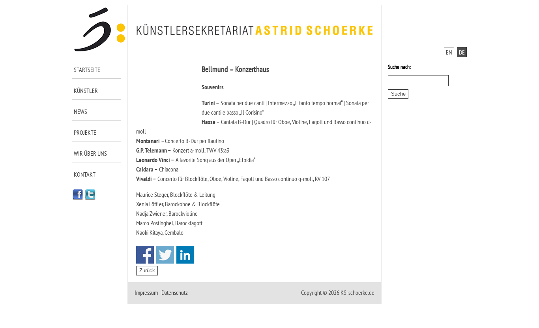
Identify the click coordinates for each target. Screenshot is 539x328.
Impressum (146, 292)
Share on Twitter (165, 255)
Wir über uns (90, 153)
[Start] (100, 50)
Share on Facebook (145, 255)
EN (449, 52)
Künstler (86, 90)
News (80, 111)
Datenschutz (174, 292)
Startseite (87, 70)
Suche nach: (399, 66)
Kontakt (84, 174)
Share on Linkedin (185, 255)
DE (462, 52)
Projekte (85, 132)
